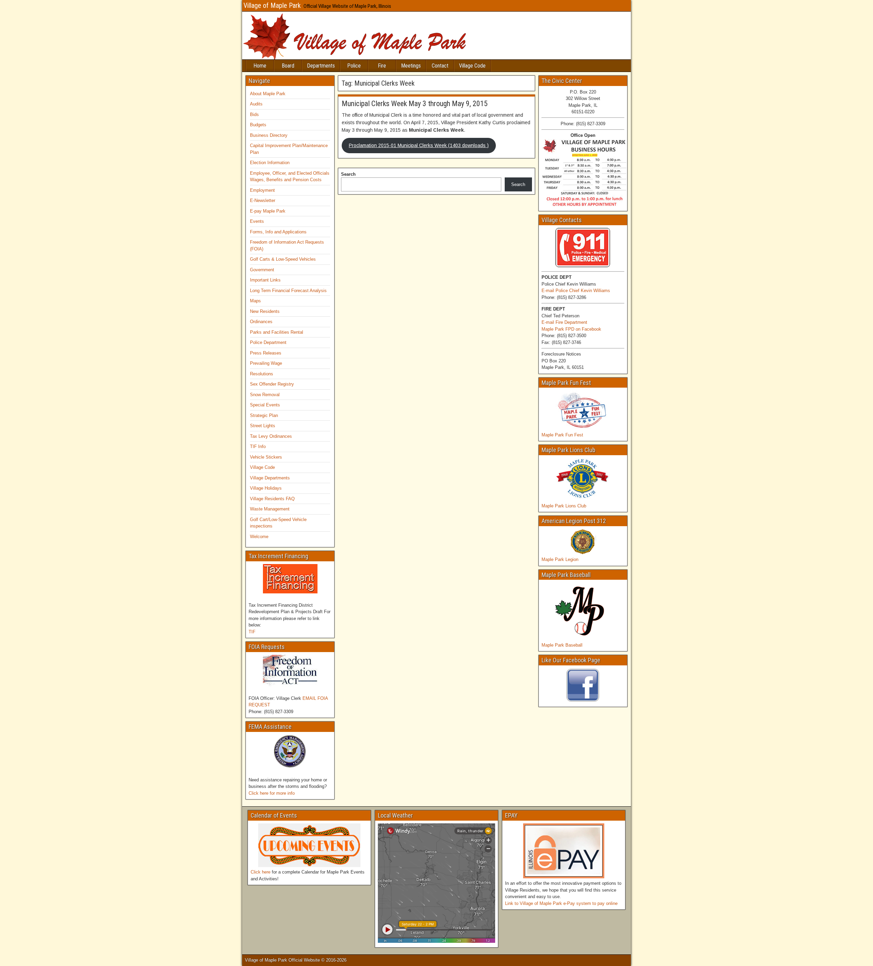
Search (348, 174)
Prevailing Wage (266, 363)
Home (259, 65)
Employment (262, 190)
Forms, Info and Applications (278, 231)
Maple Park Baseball (562, 645)
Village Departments (270, 477)
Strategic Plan (264, 415)
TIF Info (258, 446)
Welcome (259, 536)
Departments (321, 65)
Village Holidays (266, 488)
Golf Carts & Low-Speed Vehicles (283, 259)
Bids (254, 114)
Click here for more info (272, 793)
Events (257, 221)
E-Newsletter (262, 200)
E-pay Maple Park (267, 211)
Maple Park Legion (560, 559)
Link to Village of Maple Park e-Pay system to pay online (561, 903)
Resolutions (261, 373)
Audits (256, 103)
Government (262, 269)
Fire (382, 65)
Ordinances (261, 321)
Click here (260, 872)
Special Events (265, 404)
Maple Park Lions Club (564, 505)
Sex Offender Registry (272, 384)
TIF (252, 631)
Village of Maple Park (272, 5)
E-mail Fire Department (564, 322)
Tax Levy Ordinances (271, 436)
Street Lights (262, 425)
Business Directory (268, 135)
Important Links (265, 280)
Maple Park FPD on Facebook (571, 329)
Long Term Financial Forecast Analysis (288, 290)
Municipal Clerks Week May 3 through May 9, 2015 (415, 103)
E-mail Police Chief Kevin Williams (576, 290)
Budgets (258, 124)
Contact (440, 65)
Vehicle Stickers (266, 457)
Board (288, 65)
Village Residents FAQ (272, 498)
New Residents (265, 311)
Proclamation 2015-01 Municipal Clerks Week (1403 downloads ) (419, 145)
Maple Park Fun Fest (562, 434)
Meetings (411, 65)
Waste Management (270, 508)
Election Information (270, 162)
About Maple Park (267, 93)
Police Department (268, 342)
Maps (255, 300)
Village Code (472, 65)
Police (354, 65)
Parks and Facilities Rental (276, 332)
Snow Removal (265, 394)
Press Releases (265, 353)
